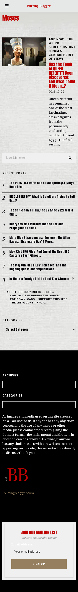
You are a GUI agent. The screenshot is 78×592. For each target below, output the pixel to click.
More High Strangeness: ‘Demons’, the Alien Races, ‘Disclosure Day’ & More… (39, 240)
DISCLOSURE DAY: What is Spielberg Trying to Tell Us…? (42, 199)
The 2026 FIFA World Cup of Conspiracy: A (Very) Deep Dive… (41, 185)
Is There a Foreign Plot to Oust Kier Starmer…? (41, 279)
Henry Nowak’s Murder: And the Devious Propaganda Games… (36, 226)
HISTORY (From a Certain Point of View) (62, 52)
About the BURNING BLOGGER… (30, 292)
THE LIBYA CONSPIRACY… (28, 302)
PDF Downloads (22, 299)
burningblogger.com (19, 493)
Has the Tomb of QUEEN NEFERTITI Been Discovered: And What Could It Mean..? (62, 75)
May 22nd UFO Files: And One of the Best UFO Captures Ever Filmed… (39, 254)
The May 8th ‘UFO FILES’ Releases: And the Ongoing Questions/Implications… (38, 267)
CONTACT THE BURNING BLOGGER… (35, 295)
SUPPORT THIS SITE (52, 299)
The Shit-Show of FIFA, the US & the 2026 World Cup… (41, 212)
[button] (70, 158)
